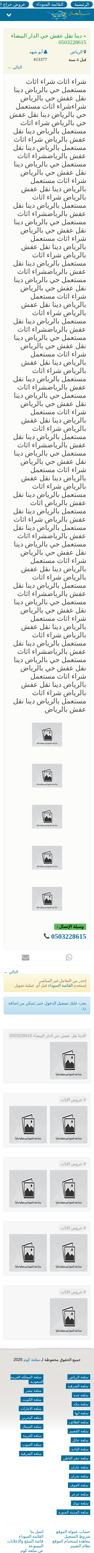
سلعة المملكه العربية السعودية (27, 1379)
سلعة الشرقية (31, 1454)
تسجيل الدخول (56, 1003)
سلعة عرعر (79, 1494)
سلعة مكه (80, 1404)
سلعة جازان (79, 1467)
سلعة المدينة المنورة (73, 1512)
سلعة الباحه (79, 1449)
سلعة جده (81, 1395)
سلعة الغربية (32, 1436)
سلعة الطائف (78, 1422)
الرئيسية (81, 4)
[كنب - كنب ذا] (68, 1189)
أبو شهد (36, 52)
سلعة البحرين (32, 1418)
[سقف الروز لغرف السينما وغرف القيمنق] (68, 1317)
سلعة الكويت (32, 1400)
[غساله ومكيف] (28, 1189)
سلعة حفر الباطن (75, 1458)
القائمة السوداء (49, 4)
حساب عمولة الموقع (73, 1531)
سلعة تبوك (80, 1503)
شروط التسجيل (77, 1536)
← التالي (15, 67)
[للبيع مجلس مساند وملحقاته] (28, 1124)
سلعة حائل (80, 1440)
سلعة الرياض (78, 1377)
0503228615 (67, 936)
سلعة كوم (32, 1359)
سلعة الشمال (32, 1427)
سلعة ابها (81, 1413)
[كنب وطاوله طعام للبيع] (68, 1253)
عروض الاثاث (72, 1100)
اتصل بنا (36, 1531)
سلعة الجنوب (32, 1445)
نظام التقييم (80, 1546)
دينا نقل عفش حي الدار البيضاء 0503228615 (46, 1036)
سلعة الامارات (31, 1409)
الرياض (77, 52)
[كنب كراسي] (28, 1253)
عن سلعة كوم (32, 1550)
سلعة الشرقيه (78, 1386)
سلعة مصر (34, 1391)
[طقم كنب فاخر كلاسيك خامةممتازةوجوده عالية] (68, 1124)
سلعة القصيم (78, 1431)
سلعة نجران (79, 1476)
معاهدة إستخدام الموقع (71, 1541)
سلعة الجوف (79, 1485)
